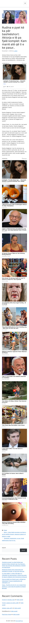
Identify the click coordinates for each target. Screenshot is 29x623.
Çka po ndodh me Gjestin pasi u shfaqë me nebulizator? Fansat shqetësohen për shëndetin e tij (13, 581)
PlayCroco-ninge (6, 614)
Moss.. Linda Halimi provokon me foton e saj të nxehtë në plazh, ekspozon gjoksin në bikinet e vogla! (14, 534)
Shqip (5, 530)
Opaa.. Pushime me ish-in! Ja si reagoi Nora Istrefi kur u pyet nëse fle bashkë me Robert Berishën (14, 586)
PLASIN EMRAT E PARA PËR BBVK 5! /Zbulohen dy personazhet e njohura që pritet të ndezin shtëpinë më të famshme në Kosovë (14, 575)
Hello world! (20, 599)
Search (4, 547)
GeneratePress (19, 620)
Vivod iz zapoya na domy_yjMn (10, 603)
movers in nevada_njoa (8, 599)
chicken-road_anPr (7, 608)
